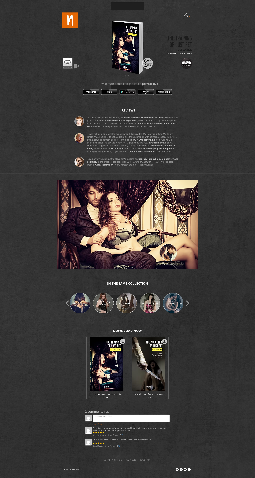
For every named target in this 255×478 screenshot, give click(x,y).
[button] (188, 15)
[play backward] (68, 303)
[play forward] (187, 303)
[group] (127, 368)
